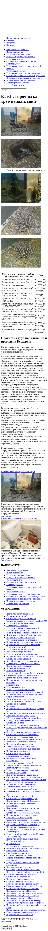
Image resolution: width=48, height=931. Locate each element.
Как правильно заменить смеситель (22, 808)
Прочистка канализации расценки (22, 815)
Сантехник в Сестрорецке (18, 877)
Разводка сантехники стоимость (21, 782)
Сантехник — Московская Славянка (23, 813)
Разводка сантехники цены (18, 810)
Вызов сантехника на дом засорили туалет (25, 910)
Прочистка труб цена (16, 772)
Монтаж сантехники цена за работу (22, 884)
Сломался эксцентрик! (16, 616)
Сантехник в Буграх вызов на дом (21, 798)
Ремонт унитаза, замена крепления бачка (24, 633)
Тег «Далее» (6, 516)
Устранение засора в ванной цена (21, 789)
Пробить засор (13, 843)
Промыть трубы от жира (17, 768)
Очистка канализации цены (19, 855)
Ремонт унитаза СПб (15, 671)
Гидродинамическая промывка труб (22, 912)
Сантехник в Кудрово (16, 704)
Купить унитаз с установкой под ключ (23, 701)
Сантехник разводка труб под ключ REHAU (26, 621)
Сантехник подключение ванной (21, 618)
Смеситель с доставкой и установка (22, 820)
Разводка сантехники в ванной (20, 689)
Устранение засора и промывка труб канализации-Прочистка (22, 629)
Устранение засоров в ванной (19, 763)
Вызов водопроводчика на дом (20, 879)
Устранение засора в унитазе (19, 652)
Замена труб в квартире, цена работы (23, 663)
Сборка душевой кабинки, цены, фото (23, 718)
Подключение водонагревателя (20, 80)
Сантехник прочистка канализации (22, 675)
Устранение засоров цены (18, 54)
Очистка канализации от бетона (21, 874)
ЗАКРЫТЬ (6, 929)
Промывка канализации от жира (21, 742)
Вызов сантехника (14, 52)
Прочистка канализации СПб (19, 614)
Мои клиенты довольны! (17, 49)
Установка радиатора (15, 687)
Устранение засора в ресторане (20, 623)
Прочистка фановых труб (18, 668)
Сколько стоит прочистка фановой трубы (25, 903)
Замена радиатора (14, 64)
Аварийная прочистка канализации (22, 661)
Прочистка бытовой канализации (21, 678)
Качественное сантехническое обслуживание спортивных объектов (23, 747)
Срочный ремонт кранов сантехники (23, 869)
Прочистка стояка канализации (20, 827)
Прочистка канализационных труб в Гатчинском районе (23, 840)
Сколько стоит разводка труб (19, 796)
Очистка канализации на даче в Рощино (24, 886)
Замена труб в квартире (17, 626)
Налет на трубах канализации (19, 744)
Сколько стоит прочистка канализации (24, 777)
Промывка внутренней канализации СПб (25, 872)
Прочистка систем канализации (20, 784)
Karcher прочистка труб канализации (18, 471)
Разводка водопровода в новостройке (23, 770)
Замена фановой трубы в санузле (21, 787)
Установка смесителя (15, 71)
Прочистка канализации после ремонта (19, 518)
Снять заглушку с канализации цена (22, 888)
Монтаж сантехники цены (18, 853)
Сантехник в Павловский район (21, 737)
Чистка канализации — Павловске (22, 898)
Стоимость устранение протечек (21, 61)
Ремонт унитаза (19, 85)
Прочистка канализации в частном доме (24, 642)
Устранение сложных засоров (19, 846)
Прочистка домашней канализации (22, 775)
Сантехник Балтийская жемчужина (22, 734)
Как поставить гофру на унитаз (20, 716)
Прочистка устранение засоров (20, 637)
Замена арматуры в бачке (17, 83)
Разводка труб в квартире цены (20, 57)
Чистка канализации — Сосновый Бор (24, 893)
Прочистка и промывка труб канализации (25, 713)
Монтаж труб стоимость (17, 851)
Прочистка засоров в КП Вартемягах (23, 801)
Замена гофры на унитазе (17, 756)
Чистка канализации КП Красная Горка (24, 900)
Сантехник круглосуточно (18, 753)
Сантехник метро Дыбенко (18, 659)
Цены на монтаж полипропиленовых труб (25, 848)
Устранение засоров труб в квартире (22, 824)
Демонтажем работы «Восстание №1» (23, 635)
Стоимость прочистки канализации (22, 725)
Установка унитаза (14, 59)
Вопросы (10, 706)
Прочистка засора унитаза (18, 751)
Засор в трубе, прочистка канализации (23, 765)
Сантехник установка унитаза (20, 699)
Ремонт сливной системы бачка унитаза (24, 673)
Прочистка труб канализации (19, 666)
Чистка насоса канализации (19, 867)
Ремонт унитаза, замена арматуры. (22, 654)
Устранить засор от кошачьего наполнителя (26, 779)
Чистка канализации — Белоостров (22, 896)
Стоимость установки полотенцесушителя (25, 75)
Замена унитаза (13, 685)
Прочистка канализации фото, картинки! (25, 656)
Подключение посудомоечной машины (24, 78)
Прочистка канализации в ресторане (23, 644)
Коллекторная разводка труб (19, 817)
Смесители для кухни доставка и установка (26, 822)
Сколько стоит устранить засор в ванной (24, 692)
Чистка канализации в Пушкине (21, 891)
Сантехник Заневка (15, 723)
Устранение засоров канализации (21, 640)
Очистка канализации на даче (19, 881)
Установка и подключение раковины (23, 73)
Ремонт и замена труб (16, 647)
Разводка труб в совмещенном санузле (23, 720)
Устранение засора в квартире (20, 649)
